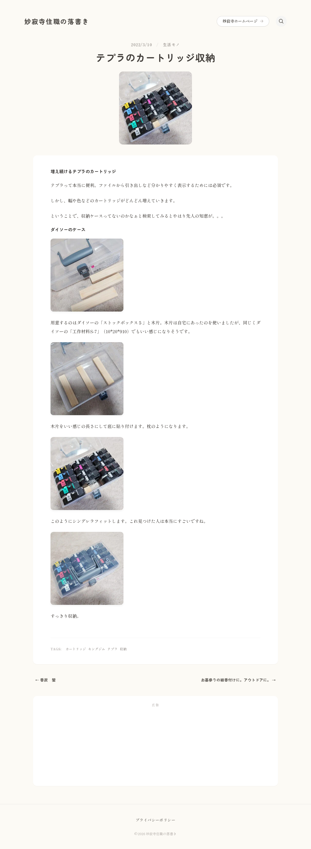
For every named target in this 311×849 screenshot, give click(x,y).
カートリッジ (76, 649)
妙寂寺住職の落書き (56, 21)
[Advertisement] (155, 745)
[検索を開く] (281, 21)
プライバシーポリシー (155, 820)
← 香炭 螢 (45, 680)
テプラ (112, 649)
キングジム (96, 649)
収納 (123, 649)
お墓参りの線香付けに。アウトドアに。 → (238, 680)
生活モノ (171, 44)
